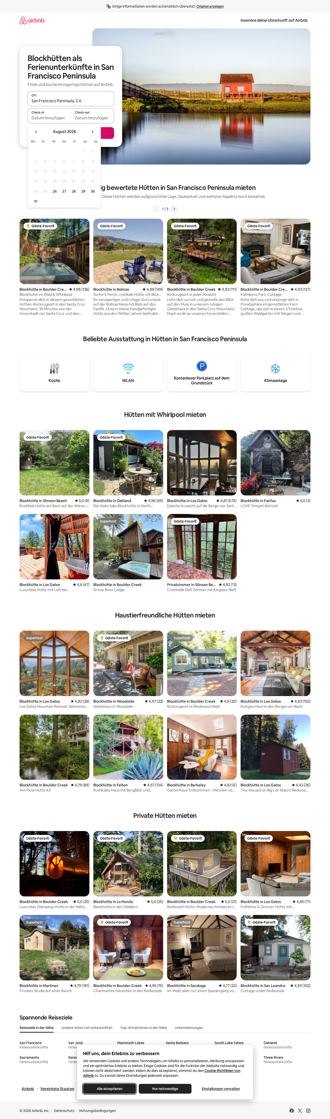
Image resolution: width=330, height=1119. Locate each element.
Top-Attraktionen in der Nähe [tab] (143, 1028)
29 (83, 191)
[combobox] (71, 101)
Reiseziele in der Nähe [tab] (37, 1028)
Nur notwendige (165, 1089)
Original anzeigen (210, 6)
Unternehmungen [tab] (189, 1028)
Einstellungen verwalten (221, 1089)
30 (93, 191)
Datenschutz (64, 1111)
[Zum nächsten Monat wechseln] (92, 131)
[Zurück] (156, 209)
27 (64, 191)
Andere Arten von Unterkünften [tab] (87, 1028)
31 (35, 201)
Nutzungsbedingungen (97, 1111)
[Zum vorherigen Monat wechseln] (36, 131)
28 (74, 191)
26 (55, 191)
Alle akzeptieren (109, 1089)
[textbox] (49, 118)
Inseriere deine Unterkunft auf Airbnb (274, 20)
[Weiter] (174, 209)
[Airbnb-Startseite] (32, 20)
